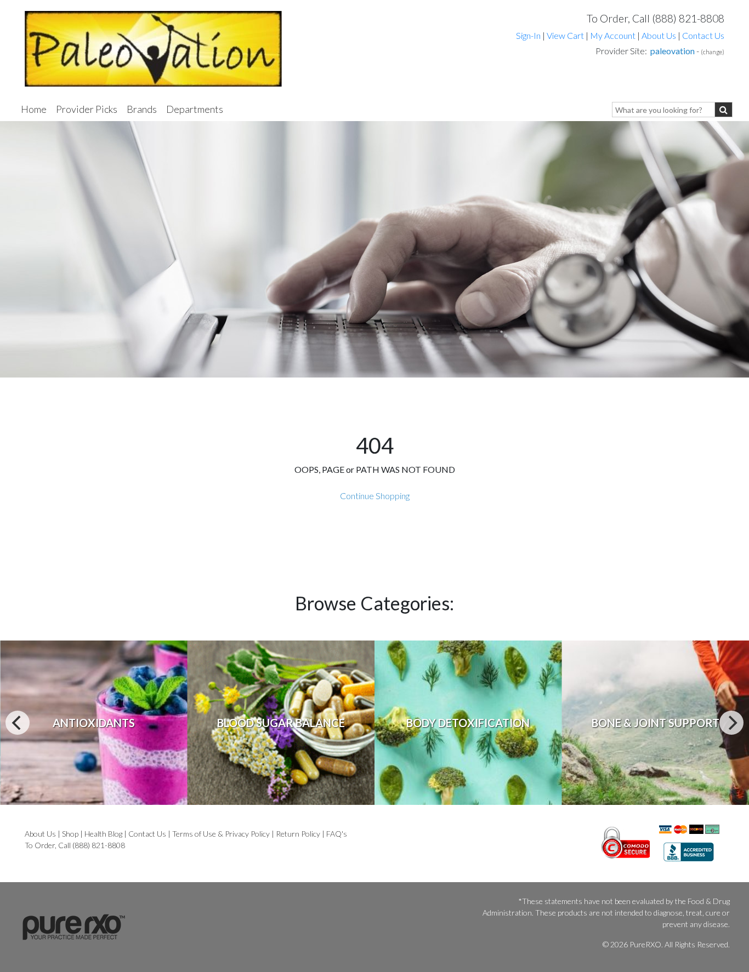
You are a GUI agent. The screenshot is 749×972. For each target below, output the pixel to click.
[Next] (731, 723)
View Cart (566, 35)
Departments (194, 109)
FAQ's (336, 833)
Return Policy (298, 833)
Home (34, 109)
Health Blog (103, 833)
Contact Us (703, 35)
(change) (712, 51)
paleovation (672, 50)
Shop (70, 833)
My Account (612, 35)
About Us (659, 35)
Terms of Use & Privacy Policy (221, 833)
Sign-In (528, 35)
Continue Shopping (375, 495)
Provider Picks (86, 109)
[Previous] (17, 723)
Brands (142, 109)
